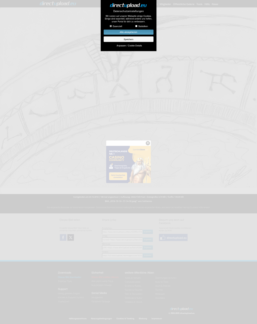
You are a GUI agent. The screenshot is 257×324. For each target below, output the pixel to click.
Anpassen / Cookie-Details (129, 45)
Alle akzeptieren (128, 32)
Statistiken (143, 26)
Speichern (128, 39)
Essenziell (117, 26)
